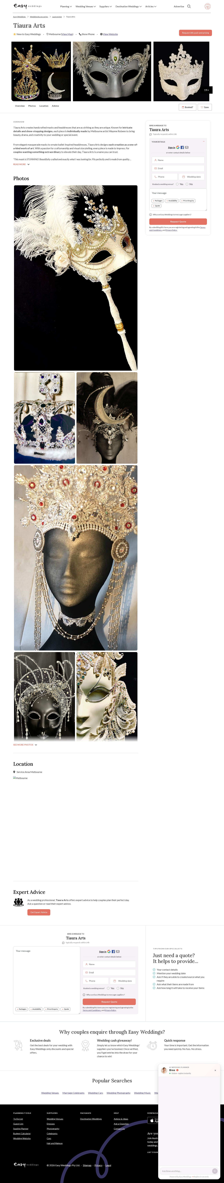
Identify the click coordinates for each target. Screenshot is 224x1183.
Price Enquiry (188, 201)
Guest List (18, 1123)
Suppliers (52, 1113)
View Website (110, 34)
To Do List (18, 1119)
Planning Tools (22, 1113)
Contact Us (119, 1128)
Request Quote (178, 221)
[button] (66, 6)
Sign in (171, 147)
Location (43, 106)
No (191, 184)
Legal (108, 1165)
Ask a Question (121, 1123)
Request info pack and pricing (195, 33)
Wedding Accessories (39, 17)
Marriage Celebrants (73, 1092)
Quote (157, 206)
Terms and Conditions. (92, 1010)
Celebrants (52, 1133)
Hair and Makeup (55, 1143)
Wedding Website (22, 1138)
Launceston (57, 17)
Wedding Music (142, 1092)
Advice (55, 106)
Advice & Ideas (121, 1119)
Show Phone (88, 34)
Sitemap (87, 1165)
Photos (32, 106)
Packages (158, 201)
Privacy (98, 1165)
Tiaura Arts (70, 17)
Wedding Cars (95, 1092)
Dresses (51, 1123)
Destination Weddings (91, 1119)
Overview (20, 106)
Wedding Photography (118, 1092)
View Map (67, 34)
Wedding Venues (50, 1092)
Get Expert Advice (38, 912)
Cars (49, 1138)
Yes (181, 184)
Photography (53, 1128)
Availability (173, 201)
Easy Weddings (19, 17)
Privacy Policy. (171, 230)
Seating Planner (20, 1128)
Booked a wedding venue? (163, 184)
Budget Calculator (22, 1133)
